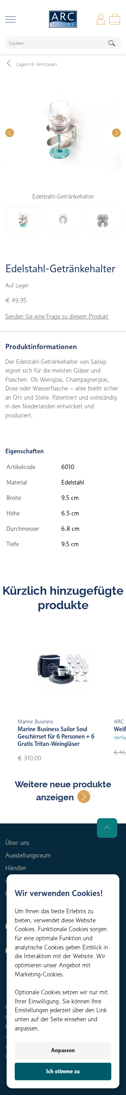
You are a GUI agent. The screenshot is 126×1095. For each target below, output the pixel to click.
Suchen (112, 42)
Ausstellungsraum (28, 855)
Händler (15, 868)
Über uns (17, 842)
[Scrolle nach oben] (107, 828)
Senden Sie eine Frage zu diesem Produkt (56, 316)
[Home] (63, 19)
